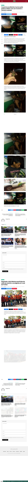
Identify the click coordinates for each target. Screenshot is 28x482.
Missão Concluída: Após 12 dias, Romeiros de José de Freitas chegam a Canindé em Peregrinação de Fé (7, 416)
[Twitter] (2, 38)
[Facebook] (2, 36)
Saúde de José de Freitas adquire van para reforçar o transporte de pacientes (20, 416)
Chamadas (3, 5)
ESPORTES (17, 451)
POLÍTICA (14, 451)
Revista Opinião (18, 453)
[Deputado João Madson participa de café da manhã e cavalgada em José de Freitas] (14, 298)
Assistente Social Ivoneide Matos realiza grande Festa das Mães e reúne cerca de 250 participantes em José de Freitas (21, 247)
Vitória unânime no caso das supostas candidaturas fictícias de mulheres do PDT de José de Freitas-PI (7, 246)
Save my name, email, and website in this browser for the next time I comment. (13, 437)
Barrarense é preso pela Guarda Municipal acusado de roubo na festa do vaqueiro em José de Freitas (7, 384)
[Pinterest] (2, 41)
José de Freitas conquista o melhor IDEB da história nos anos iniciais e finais (20, 404)
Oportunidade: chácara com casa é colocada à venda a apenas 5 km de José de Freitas (20, 235)
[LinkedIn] (2, 39)
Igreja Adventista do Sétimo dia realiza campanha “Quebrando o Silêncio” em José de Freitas (6, 235)
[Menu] (2, 1)
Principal (4, 451)
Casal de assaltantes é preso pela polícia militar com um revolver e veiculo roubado (20, 384)
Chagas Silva (8, 219)
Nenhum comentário (18, 286)
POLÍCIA (11, 451)
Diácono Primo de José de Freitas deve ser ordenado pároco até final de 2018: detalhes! (20, 215)
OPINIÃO (21, 451)
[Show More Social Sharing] (18, 14)
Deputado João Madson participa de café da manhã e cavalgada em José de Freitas (7, 215)
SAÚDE (24, 451)
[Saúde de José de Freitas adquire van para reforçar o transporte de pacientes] (21, 410)
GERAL (8, 451)
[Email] (2, 43)
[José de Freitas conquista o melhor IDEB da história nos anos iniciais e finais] (21, 399)
